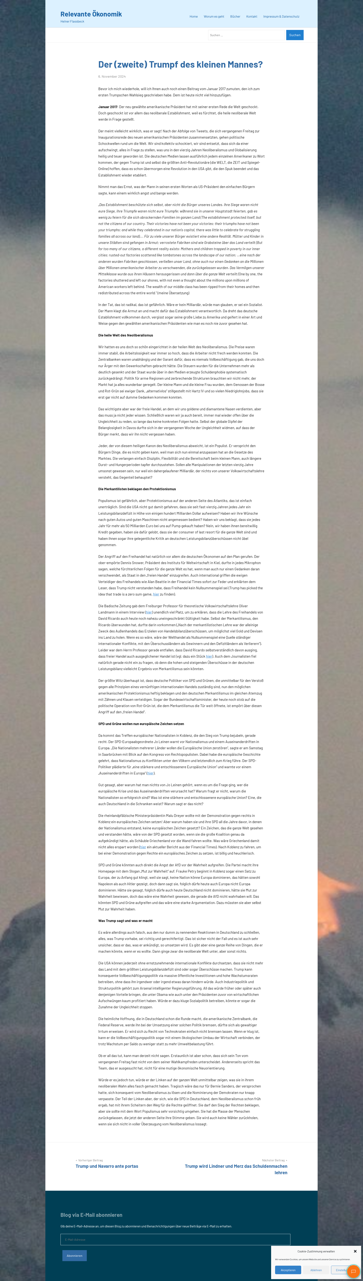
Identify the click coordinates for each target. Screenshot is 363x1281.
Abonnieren (74, 1255)
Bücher (235, 16)
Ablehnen (316, 1270)
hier (156, 594)
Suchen (295, 35)
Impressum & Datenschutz (281, 16)
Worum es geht (214, 16)
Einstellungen (344, 1270)
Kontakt (251, 16)
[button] (355, 1251)
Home (194, 16)
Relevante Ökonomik (91, 14)
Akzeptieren (288, 1270)
